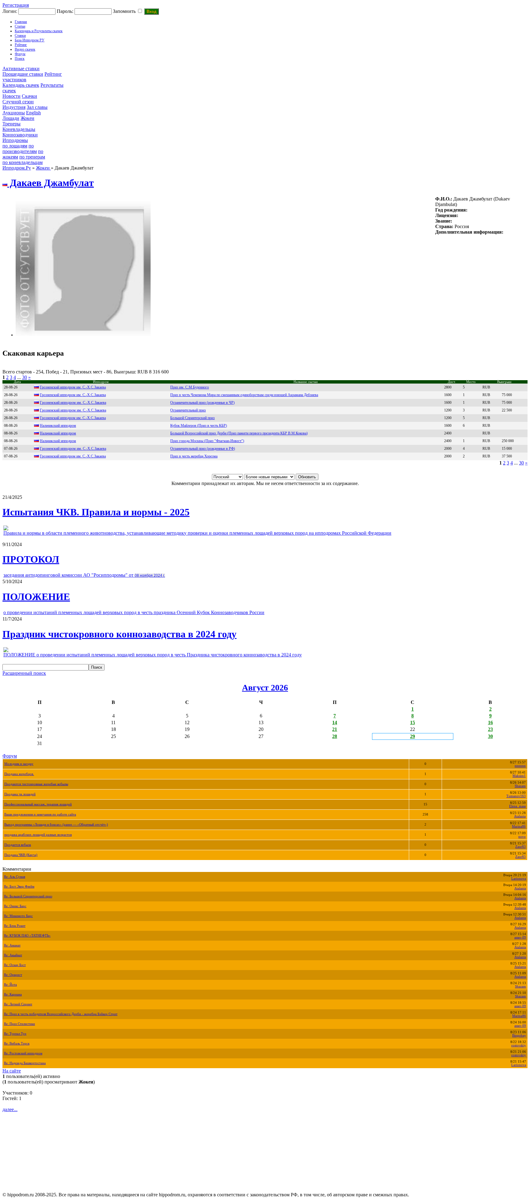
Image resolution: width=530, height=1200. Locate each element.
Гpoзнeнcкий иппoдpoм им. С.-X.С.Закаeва (73, 410)
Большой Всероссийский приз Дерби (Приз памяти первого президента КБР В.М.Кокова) (239, 433)
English (33, 112)
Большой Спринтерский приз (192, 418)
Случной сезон (18, 101)
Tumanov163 (516, 796)
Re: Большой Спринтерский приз (28, 896)
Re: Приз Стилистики (19, 1024)
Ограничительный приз (188, 410)
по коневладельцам (22, 162)
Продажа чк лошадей (20, 794)
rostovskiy (518, 1045)
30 (24, 377)
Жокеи (27, 118)
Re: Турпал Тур (15, 1033)
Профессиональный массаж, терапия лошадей (38, 804)
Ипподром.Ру (16, 167)
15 (412, 722)
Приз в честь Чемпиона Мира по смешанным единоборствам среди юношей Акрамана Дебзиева (244, 395)
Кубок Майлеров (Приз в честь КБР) (198, 425)
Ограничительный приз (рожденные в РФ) (202, 448)
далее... (9, 1109)
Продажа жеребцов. (19, 774)
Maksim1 (519, 776)
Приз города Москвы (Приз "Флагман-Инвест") (207, 441)
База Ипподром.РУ (29, 40)
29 (412, 736)
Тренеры (11, 123)
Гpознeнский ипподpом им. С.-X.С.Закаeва (73, 448)
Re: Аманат (12, 945)
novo (522, 836)
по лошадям (14, 145)
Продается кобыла (17, 844)
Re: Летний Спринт (18, 1004)
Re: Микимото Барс (18, 916)
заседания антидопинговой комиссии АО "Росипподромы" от (84, 575)
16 (490, 722)
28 (334, 736)
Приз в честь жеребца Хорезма (193, 456)
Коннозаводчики (20, 134)
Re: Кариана (13, 994)
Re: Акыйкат (13, 955)
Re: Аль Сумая (14, 876)
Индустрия (13, 107)
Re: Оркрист (13, 974)
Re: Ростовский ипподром (23, 1053)
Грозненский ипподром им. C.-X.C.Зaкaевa (73, 456)
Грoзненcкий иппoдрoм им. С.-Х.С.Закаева (73, 395)
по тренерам (32, 156)
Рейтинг (21, 45)
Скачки (29, 96)
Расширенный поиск (24, 673)
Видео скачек (25, 49)
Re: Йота (10, 984)
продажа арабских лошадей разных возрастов (38, 834)
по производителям (19, 148)
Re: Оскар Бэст (15, 965)
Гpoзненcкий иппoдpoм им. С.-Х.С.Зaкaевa (73, 402)
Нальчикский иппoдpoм (58, 425)
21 (334, 729)
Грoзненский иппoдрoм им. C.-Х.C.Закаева (73, 387)
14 (334, 722)
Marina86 (519, 826)
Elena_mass (517, 806)
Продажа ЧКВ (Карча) (20, 855)
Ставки (20, 35)
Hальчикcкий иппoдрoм (58, 441)
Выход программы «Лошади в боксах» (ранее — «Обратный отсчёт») (56, 824)
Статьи (20, 26)
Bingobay (519, 1035)
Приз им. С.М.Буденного (189, 387)
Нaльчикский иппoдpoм (58, 433)
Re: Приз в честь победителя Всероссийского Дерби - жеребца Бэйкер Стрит (60, 1014)
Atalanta (520, 816)
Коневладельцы (18, 129)
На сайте (11, 1070)
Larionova (518, 878)
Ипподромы (15, 140)
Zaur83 (520, 846)
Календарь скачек (20, 85)
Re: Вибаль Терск (16, 1043)
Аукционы (13, 112)
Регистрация (15, 5)
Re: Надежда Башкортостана (25, 1063)
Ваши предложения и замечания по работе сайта (40, 814)
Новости (11, 96)
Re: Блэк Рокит (14, 925)
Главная (21, 22)
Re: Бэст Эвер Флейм (19, 886)
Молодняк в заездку (18, 764)
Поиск (20, 58)
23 (490, 729)
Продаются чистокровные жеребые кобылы (36, 784)
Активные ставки (21, 68)
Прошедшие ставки (22, 74)
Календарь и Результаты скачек (39, 31)
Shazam (520, 786)
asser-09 (520, 937)
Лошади (10, 118)
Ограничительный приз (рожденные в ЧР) (202, 402)
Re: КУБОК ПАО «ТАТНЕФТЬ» (27, 935)
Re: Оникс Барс (15, 906)
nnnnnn (520, 765)
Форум (20, 54)
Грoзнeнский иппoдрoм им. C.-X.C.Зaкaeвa (73, 418)
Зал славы (37, 107)
